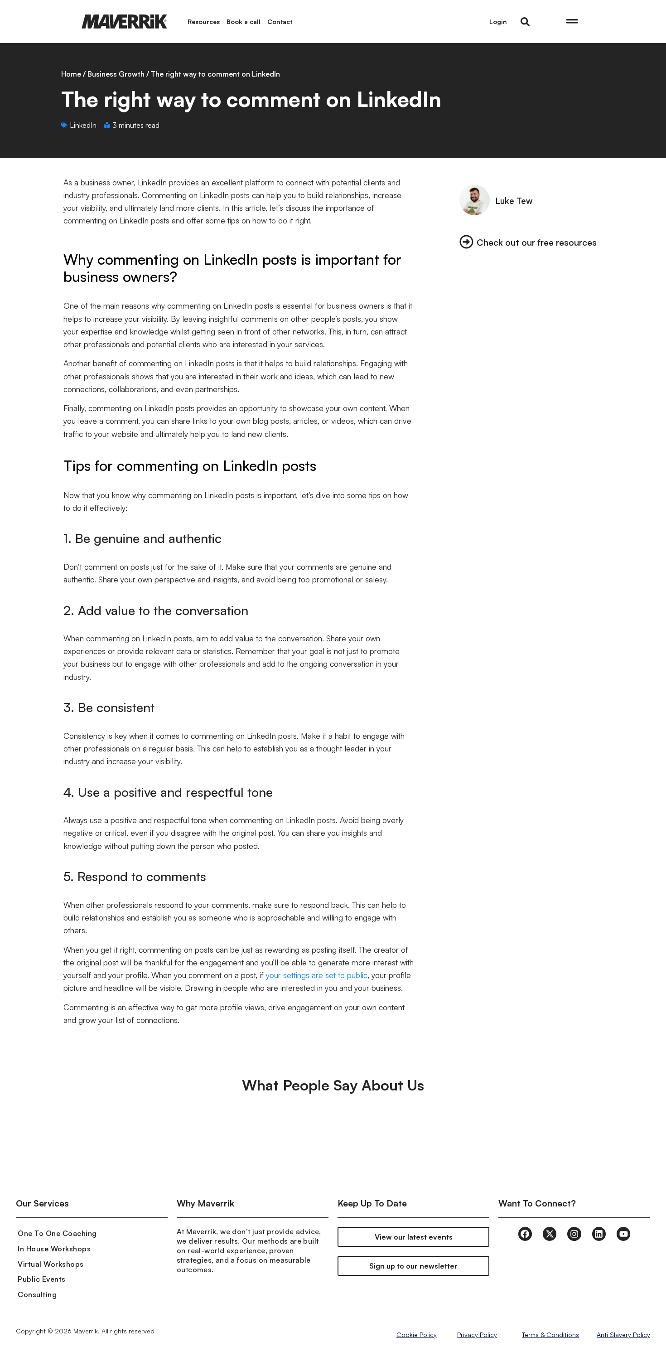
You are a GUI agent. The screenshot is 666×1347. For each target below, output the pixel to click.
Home (71, 73)
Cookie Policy (416, 1334)
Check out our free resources (537, 242)
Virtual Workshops (51, 1264)
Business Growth (116, 73)
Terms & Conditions (550, 1334)
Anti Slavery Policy (623, 1334)
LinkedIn (83, 125)
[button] (525, 22)
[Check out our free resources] (466, 242)
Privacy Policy (477, 1334)
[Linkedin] (599, 1233)
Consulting (37, 1294)
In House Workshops (54, 1248)
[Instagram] (574, 1233)
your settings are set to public (316, 975)
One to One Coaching (57, 1233)
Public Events (42, 1279)
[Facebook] (525, 1233)
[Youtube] (623, 1233)
